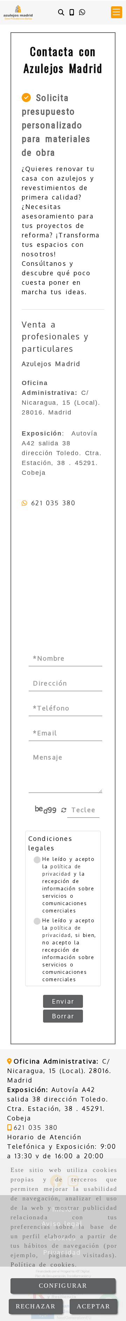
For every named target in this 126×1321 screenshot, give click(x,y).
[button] (116, 12)
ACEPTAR (93, 1306)
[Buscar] (61, 12)
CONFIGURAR (63, 1285)
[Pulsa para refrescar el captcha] (63, 810)
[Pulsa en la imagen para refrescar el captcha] (46, 810)
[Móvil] (72, 12)
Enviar (63, 1001)
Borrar (63, 1016)
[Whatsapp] (82, 12)
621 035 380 (53, 503)
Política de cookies (42, 1264)
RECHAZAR (36, 1306)
